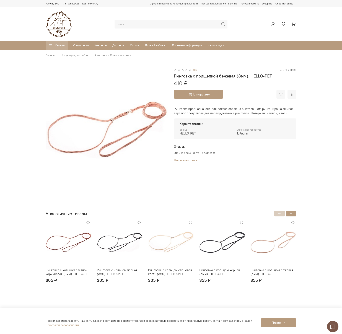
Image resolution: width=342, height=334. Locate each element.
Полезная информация (187, 45)
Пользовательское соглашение (219, 3)
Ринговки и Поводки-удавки (113, 55)
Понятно (278, 322)
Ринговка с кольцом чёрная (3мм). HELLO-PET (117, 272)
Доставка (118, 45)
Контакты (100, 45)
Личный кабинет (155, 45)
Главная (50, 55)
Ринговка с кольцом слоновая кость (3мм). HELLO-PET (170, 272)
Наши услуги (216, 45)
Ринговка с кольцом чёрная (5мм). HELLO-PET (219, 272)
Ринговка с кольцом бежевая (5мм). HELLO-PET (271, 272)
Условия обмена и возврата (256, 3)
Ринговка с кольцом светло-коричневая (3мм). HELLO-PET (68, 272)
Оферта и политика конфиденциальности (174, 3)
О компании (81, 45)
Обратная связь (284, 3)
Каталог (60, 45)
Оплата (134, 45)
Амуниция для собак (75, 55)
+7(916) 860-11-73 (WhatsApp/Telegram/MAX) (72, 3)
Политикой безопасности (62, 325)
